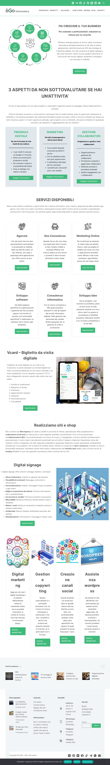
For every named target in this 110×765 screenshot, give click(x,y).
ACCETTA (68, 762)
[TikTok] (84, 3)
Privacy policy (87, 762)
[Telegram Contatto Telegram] (61, 732)
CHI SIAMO (86, 712)
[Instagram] (69, 755)
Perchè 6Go (44, 10)
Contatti (101, 10)
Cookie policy (39, 705)
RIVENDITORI (87, 709)
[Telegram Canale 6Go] (61, 741)
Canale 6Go (70, 742)
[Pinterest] (88, 3)
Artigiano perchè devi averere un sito (72, 676)
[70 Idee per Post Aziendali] (11, 728)
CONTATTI (86, 715)
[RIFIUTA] (107, 762)
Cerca (84, 722)
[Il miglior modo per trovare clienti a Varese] (11, 713)
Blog (94, 10)
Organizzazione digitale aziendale (98, 676)
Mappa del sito (40, 708)
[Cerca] (104, 3)
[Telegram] (77, 3)
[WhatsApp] (73, 3)
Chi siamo (38, 702)
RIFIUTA (77, 762)
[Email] (99, 3)
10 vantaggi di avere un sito (46, 676)
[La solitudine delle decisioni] (11, 703)
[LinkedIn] (95, 3)
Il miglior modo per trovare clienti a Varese (21, 714)
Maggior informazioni (21, 178)
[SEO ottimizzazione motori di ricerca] (9, 676)
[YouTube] (92, 3)
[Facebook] (80, 3)
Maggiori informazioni (55, 177)
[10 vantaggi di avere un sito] (35, 676)
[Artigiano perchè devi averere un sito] (60, 676)
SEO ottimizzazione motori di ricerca (21, 676)
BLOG (84, 706)
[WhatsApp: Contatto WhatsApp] (61, 721)
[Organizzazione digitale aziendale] (86, 676)
